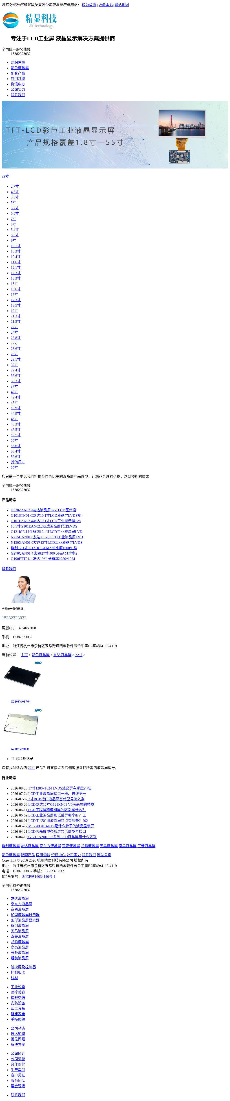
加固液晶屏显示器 (25, 915)
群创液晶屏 (11, 846)
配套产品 (18, 73)
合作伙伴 (18, 1064)
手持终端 (18, 1019)
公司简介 (18, 1054)
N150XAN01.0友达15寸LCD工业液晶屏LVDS (46, 542)
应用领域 (18, 79)
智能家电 (18, 1014)
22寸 (5, 176)
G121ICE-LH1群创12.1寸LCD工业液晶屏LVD (46, 532)
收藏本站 (106, 5)
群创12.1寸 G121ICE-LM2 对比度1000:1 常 (44, 548)
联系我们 (18, 95)
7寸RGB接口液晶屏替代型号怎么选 (55, 799)
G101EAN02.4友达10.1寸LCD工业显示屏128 (46, 521)
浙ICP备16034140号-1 (38, 876)
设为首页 (89, 5)
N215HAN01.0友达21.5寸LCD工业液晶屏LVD (47, 537)
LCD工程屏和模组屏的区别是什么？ (56, 810)
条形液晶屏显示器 (25, 920)
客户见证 (18, 1075)
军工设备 (18, 1008)
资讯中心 (18, 84)
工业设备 (18, 987)
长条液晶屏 (20, 953)
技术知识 (18, 1034)
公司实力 (18, 89)
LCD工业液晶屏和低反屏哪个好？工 (56, 815)
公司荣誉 (18, 1059)
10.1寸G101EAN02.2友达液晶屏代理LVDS (44, 526)
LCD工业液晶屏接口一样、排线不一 (56, 794)
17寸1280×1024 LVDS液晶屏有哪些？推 (59, 788)
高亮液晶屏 (20, 947)
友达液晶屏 (62, 655)
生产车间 (18, 1070)
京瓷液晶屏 (71, 846)
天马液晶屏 (109, 846)
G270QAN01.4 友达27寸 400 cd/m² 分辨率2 (44, 553)
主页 (24, 655)
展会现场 (18, 1086)
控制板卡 (18, 972)
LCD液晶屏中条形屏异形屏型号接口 (56, 831)
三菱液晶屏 (146, 846)
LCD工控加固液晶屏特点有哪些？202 (57, 821)
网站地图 (122, 5)
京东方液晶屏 (50, 846)
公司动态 (18, 1028)
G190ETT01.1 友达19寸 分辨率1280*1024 (43, 559)
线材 (14, 978)
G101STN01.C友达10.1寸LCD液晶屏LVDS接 (46, 515)
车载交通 (18, 998)
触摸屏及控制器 (23, 967)
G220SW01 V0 (20, 701)
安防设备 (18, 1003)
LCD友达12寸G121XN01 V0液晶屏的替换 (60, 804)
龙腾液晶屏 (90, 846)
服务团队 (18, 1081)
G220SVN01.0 (20, 749)
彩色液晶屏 (20, 68)
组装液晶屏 (20, 958)
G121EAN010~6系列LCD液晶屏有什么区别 (62, 837)
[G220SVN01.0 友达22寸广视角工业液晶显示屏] (22, 741)
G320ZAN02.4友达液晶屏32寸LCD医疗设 (43, 510)
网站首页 (18, 62)
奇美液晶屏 (128, 846)
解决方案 (18, 1044)
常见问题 (18, 1039)
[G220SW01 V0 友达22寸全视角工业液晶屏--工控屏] (22, 693)
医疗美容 (18, 992)
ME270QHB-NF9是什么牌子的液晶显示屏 (60, 826)
